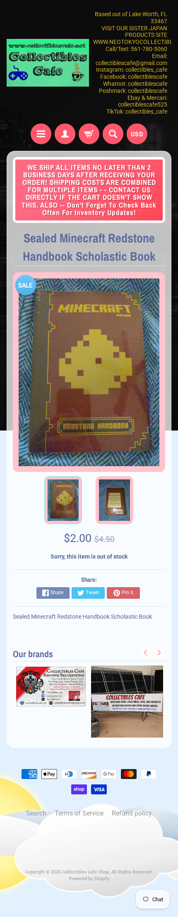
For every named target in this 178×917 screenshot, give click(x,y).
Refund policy (132, 813)
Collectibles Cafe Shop (85, 872)
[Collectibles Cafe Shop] (48, 63)
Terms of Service (79, 813)
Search (36, 813)
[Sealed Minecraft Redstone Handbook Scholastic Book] (63, 500)
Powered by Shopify (89, 878)
